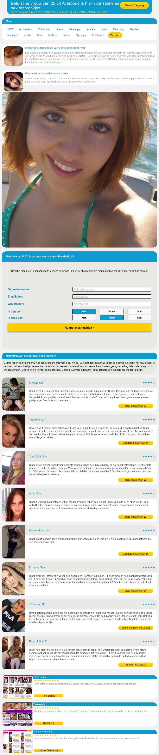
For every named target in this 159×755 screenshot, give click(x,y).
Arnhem (52, 35)
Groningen (12, 35)
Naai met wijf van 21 (135, 406)
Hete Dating (48, 695)
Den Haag (118, 29)
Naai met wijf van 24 (135, 590)
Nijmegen (81, 35)
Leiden (66, 35)
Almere (91, 29)
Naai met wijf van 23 (135, 479)
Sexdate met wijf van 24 (135, 443)
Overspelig (48, 723)
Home (10, 28)
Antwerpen (75, 29)
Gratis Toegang (134, 5)
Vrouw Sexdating (49, 750)
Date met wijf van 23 (135, 516)
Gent (39, 35)
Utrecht (59, 29)
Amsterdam (25, 29)
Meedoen (115, 35)
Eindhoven (98, 35)
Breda (104, 29)
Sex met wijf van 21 (136, 664)
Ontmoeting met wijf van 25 (136, 627)
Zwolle (27, 35)
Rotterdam (44, 29)
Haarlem (134, 29)
